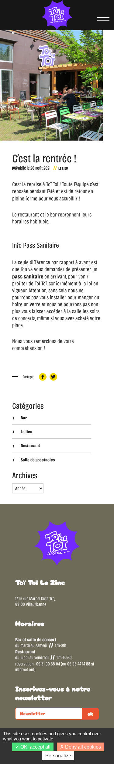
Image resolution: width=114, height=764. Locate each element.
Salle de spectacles (37, 460)
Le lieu (63, 168)
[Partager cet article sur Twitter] (53, 377)
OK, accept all (34, 746)
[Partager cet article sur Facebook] (43, 377)
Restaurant (30, 445)
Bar (23, 418)
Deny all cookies (82, 746)
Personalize (58, 755)
